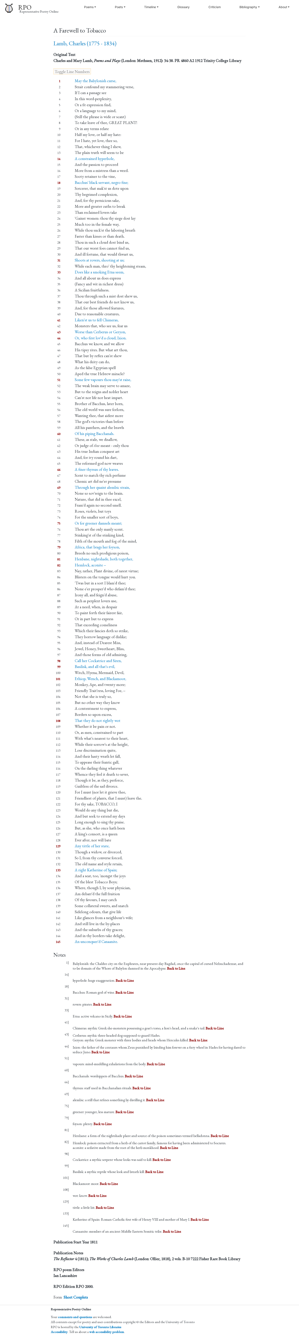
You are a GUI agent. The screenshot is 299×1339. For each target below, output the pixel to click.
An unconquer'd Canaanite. (96, 941)
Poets (119, 7)
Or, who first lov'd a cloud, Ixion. (100, 338)
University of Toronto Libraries (100, 1327)
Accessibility (59, 1332)
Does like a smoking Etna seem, (99, 272)
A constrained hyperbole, (95, 158)
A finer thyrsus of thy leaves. (97, 469)
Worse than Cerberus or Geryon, (100, 331)
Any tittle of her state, (92, 846)
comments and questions (75, 1317)
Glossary (183, 7)
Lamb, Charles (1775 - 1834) (84, 43)
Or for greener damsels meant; (98, 523)
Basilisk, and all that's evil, (95, 666)
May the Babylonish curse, (95, 80)
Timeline (150, 7)
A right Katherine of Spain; (96, 870)
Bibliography (248, 7)
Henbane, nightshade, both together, (104, 559)
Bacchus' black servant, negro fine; (101, 182)
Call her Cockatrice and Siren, (98, 660)
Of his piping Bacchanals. (94, 433)
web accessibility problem (106, 1332)
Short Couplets (76, 1297)
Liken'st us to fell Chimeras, (97, 320)
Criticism (215, 7)
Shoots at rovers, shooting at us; (99, 260)
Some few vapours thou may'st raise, (103, 379)
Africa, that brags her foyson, (97, 547)
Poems (89, 7)
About (283, 7)
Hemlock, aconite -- (90, 565)
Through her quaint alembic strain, (102, 487)
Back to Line (176, 968)
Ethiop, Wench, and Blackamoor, (100, 678)
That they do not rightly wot (97, 720)
